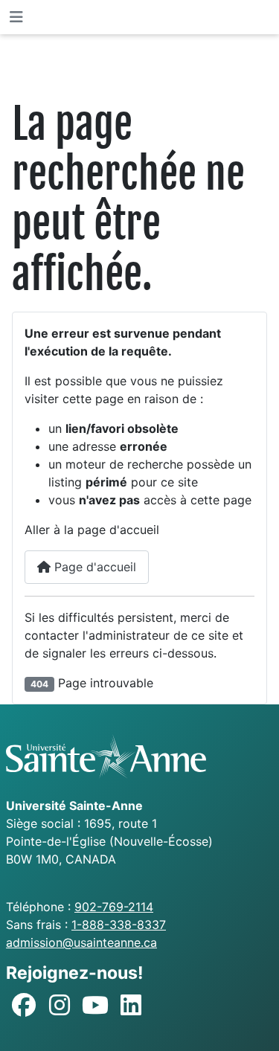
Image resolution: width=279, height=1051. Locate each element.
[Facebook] (24, 1005)
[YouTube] (95, 1005)
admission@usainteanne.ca (81, 942)
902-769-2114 (113, 906)
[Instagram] (59, 1005)
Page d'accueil (93, 566)
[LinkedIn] (131, 1005)
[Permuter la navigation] (16, 17)
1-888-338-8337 (118, 924)
